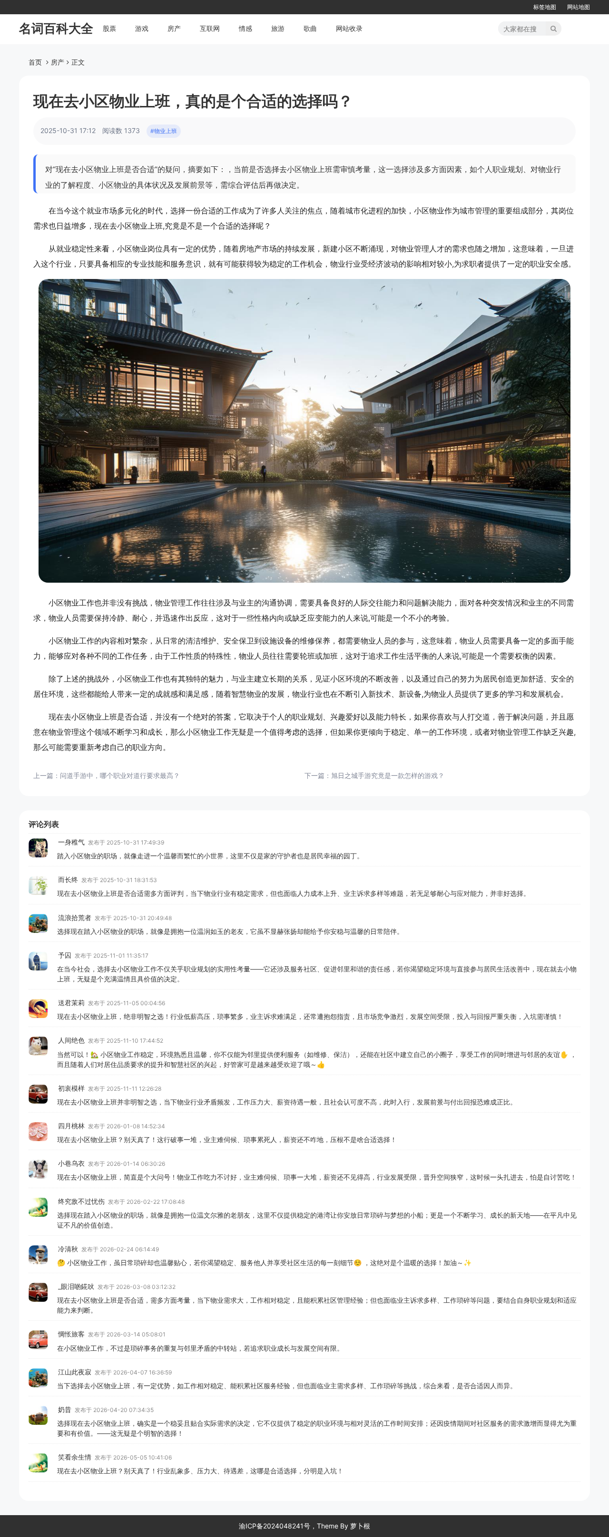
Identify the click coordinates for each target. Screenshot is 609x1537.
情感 (245, 28)
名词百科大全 (56, 28)
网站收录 (349, 28)
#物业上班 (163, 130)
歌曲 (310, 28)
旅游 (278, 28)
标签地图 (544, 6)
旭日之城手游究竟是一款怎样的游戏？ (387, 775)
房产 (174, 28)
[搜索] (553, 28)
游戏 (141, 28)
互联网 (210, 28)
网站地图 (578, 6)
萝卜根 (360, 1526)
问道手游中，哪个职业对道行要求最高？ (120, 775)
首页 (35, 62)
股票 (109, 28)
